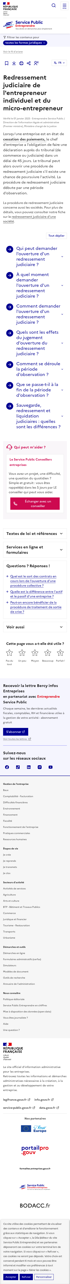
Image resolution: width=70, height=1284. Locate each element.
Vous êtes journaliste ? (15, 1018)
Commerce (9, 913)
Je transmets (10, 867)
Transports (9, 931)
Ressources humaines (15, 839)
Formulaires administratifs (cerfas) (22, 959)
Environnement (11, 808)
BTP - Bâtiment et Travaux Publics (21, 907)
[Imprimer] (21, 63)
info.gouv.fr (42, 1100)
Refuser (26, 1277)
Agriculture (9, 894)
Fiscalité (7, 821)
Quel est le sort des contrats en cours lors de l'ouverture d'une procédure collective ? (33, 581)
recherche (54, 5)
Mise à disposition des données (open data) (27, 1011)
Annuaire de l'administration (19, 984)
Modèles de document (15, 971)
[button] (36, 63)
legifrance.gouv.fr (15, 1100)
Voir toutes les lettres (15, 739)
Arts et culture (11, 901)
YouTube (50, 767)
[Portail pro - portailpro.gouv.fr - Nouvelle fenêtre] (35, 1150)
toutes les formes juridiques (23, 43)
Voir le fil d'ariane (13, 51)
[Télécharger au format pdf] (14, 63)
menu (64, 8)
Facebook (7, 767)
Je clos (6, 873)
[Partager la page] (28, 63)
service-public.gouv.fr (17, 1108)
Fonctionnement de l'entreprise (20, 827)
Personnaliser (44, 1277)
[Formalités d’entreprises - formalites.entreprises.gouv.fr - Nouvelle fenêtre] (35, 1168)
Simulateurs (9, 965)
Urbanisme (9, 938)
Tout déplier (56, 236)
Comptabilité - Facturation (18, 796)
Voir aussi (15, 627)
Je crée (7, 855)
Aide (5, 1024)
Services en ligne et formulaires (24, 549)
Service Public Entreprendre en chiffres (25, 1005)
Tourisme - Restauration (16, 925)
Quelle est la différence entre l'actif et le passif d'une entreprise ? (36, 594)
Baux (5, 790)
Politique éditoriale (13, 999)
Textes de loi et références (31, 533)
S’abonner (13, 731)
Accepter (10, 1277)
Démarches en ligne (14, 953)
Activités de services (14, 888)
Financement (10, 815)
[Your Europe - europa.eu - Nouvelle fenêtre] (35, 1128)
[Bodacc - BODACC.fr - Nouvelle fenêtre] (35, 1205)
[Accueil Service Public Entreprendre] (28, 29)
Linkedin (29, 767)
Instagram (40, 767)
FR (59, 63)
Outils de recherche (14, 978)
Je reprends (9, 861)
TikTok (18, 767)
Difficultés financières (15, 802)
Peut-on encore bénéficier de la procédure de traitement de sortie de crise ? (35, 607)
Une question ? (11, 1030)
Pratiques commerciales (16, 833)
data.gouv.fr (47, 1108)
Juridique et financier (15, 919)
